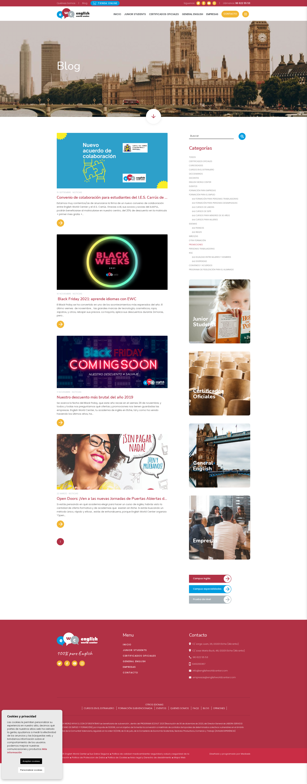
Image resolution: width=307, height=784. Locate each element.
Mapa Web (179, 757)
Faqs (196, 708)
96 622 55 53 (242, 3)
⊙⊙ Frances (196, 228)
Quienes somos (179, 708)
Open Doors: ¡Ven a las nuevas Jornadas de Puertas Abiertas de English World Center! (112, 498)
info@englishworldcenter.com (210, 670)
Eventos (193, 186)
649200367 (198, 664)
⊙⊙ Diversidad (198, 261)
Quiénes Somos (66, 3)
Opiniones (219, 708)
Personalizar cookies (31, 770)
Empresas (212, 14)
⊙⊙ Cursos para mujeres (203, 219)
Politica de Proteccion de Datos (88, 757)
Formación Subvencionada (135, 708)
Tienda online (107, 3)
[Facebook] (204, 3)
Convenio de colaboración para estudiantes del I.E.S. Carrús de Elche (112, 197)
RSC (191, 253)
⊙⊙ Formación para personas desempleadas (213, 203)
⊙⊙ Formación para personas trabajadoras (213, 198)
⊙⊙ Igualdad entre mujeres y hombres (210, 257)
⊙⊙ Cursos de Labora (201, 207)
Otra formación (197, 240)
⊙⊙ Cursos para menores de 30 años (209, 215)
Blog (84, 3)
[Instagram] (214, 3)
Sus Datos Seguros (99, 753)
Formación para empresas (202, 190)
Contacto (230, 13)
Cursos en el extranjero (201, 169)
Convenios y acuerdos (200, 265)
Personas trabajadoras (202, 248)
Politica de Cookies (118, 757)
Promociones (196, 244)
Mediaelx (245, 753)
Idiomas (193, 223)
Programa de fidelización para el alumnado (211, 269)
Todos (192, 157)
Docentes (194, 178)
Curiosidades (196, 165)
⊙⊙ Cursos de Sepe (200, 211)
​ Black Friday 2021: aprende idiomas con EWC (96, 299)
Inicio (117, 14)
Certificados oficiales (200, 161)
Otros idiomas (154, 704)
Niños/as (193, 236)
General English (192, 14)
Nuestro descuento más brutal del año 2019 (95, 397)
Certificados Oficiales (164, 14)
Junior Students (135, 14)
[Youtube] (209, 3)
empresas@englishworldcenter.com (214, 677)
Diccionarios (196, 173)
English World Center (73, 13)
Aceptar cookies (31, 761)
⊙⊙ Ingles (195, 232)
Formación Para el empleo (202, 194)
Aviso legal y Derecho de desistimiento (150, 757)
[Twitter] (198, 3)
